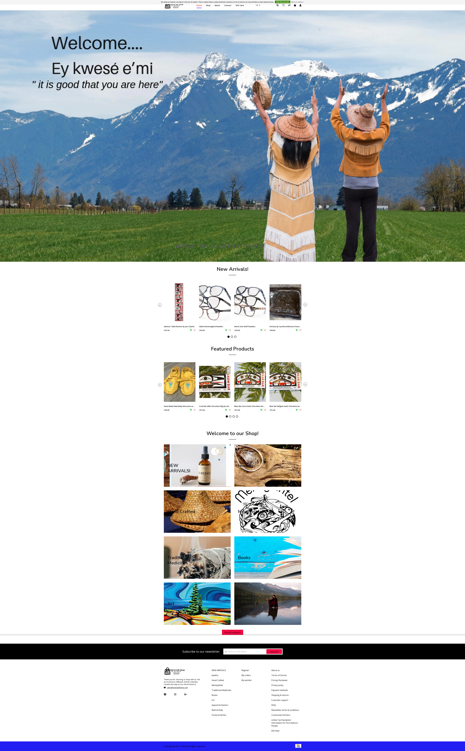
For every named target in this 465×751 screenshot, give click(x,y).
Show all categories (233, 632)
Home (199, 5)
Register (245, 670)
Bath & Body (217, 710)
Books (214, 695)
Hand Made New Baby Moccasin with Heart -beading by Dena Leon (192, 406)
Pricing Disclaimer (279, 680)
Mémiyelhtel (217, 685)
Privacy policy (277, 685)
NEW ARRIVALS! (219, 670)
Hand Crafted (218, 680)
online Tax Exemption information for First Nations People (284, 723)
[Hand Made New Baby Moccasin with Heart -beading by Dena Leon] (179, 382)
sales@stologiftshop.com (177, 687)
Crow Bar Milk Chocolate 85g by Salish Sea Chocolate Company (225, 406)
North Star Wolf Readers (244, 326)
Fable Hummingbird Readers (211, 326)
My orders (246, 675)
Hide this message (282, 2)
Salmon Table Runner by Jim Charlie (179, 326)
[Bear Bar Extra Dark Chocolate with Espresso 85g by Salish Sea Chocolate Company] (250, 382)
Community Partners (280, 715)
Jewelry (215, 675)
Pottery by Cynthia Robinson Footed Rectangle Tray (292, 326)
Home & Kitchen (219, 715)
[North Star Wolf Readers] (250, 302)
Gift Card (240, 5)
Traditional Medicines (221, 690)
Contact (227, 5)
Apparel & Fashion (220, 705)
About (217, 5)
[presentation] (160, 305)
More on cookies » (297, 2)
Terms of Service (279, 675)
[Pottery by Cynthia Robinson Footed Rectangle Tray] (285, 302)
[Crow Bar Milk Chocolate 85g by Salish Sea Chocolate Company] (215, 382)
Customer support (279, 700)
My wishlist (246, 680)
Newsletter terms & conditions (285, 710)
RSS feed (275, 730)
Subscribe (274, 652)
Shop (208, 5)
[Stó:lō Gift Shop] (174, 8)
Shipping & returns (280, 695)
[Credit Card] (298, 747)
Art (213, 700)
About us (275, 670)
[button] (228, 337)
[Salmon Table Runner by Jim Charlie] (179, 302)
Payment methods (279, 690)
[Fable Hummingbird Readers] (215, 302)
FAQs (273, 705)
